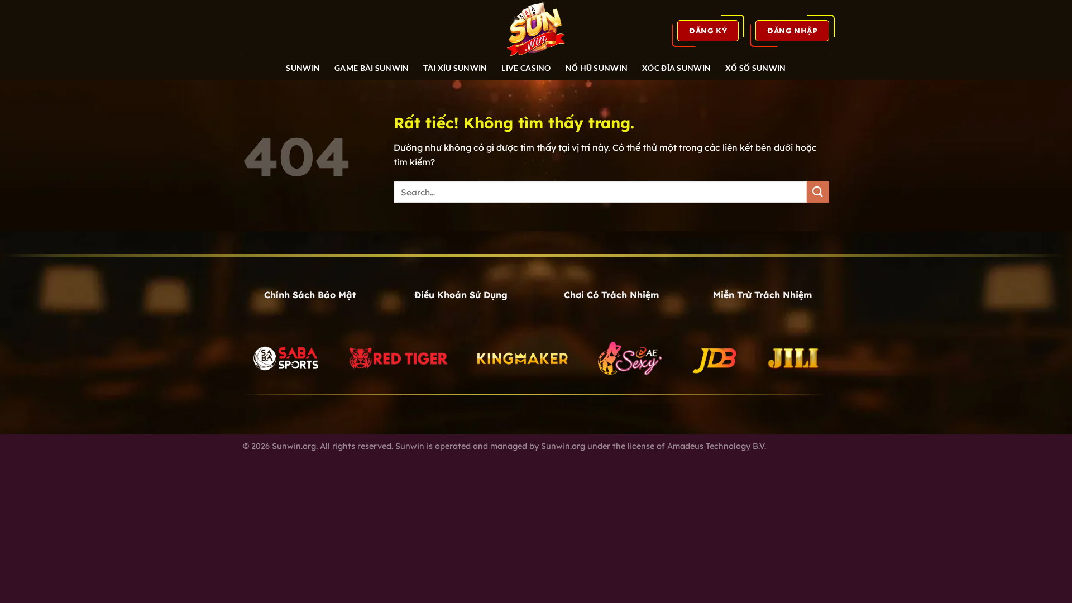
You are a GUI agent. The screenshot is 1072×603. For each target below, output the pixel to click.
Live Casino (526, 68)
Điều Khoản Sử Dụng (461, 294)
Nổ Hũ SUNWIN (597, 68)
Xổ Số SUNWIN (755, 68)
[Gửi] (818, 192)
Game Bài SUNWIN (371, 68)
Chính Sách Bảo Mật (310, 294)
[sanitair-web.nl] (536, 28)
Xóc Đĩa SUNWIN (676, 68)
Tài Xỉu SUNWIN (455, 68)
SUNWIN (303, 68)
